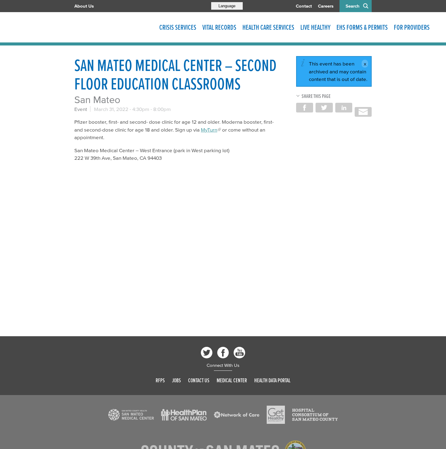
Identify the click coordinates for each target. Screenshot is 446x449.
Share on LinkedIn (343, 107)
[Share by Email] (363, 112)
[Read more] (131, 415)
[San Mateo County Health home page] (113, 27)
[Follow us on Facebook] (223, 352)
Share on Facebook (304, 107)
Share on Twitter (324, 107)
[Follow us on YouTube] (239, 352)
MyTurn (209, 129)
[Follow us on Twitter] (206, 352)
